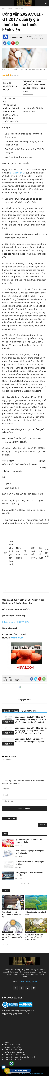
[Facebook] (4, 43)
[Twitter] (9, 43)
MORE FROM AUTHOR (28, 711)
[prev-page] (3, 750)
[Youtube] (33, 988)
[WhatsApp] (17, 43)
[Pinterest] (13, 43)
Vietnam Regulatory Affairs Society (33, 1073)
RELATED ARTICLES (11, 711)
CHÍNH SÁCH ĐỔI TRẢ (13, 1060)
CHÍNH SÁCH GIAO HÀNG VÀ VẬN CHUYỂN (20, 1057)
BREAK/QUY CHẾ (7, 909)
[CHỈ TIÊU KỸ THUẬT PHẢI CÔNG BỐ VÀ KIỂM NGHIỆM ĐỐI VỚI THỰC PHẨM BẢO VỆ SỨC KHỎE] (13, 925)
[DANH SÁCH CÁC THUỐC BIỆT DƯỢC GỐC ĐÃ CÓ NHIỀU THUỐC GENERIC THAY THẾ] (36, 925)
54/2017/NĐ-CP (17, 173)
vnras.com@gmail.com (29, 981)
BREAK (6, 891)
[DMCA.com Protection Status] (25, 1006)
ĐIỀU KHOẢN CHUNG (13, 1045)
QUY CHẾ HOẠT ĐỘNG (13, 1047)
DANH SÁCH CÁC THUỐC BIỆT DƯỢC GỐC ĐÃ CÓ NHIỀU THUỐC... (34, 937)
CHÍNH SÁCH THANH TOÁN (15, 1055)
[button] (4, 3)
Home (4, 8)
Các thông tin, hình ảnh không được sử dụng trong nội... (12, 914)
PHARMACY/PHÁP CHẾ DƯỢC (17, 8)
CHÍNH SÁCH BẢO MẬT (13, 1050)
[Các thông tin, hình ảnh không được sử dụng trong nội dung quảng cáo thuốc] (13, 902)
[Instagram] (21, 988)
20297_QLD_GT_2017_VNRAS (15, 622)
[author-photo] (24, 688)
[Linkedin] (27, 988)
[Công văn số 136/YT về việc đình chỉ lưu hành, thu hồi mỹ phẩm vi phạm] (8, 742)
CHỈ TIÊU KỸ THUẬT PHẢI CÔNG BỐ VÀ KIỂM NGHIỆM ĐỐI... (12, 937)
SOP (5, 834)
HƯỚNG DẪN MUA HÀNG (14, 1052)
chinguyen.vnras (15, 37)
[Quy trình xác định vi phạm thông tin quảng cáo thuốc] (8, 843)
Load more (23, 883)
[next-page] (7, 750)
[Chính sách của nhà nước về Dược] (36, 902)
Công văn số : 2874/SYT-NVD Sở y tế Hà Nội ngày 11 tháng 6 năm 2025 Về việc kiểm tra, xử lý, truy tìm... (31, 730)
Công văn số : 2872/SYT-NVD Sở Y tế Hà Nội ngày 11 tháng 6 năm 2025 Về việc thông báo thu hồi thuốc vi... (30, 719)
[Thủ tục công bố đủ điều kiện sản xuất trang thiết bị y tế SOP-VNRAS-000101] (8, 875)
